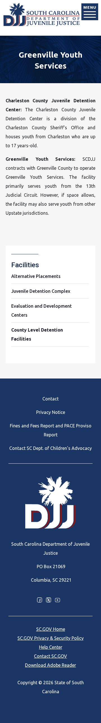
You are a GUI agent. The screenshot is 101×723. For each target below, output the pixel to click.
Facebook (39, 599)
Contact (50, 398)
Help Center (50, 647)
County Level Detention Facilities (37, 334)
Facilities (25, 265)
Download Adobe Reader (50, 665)
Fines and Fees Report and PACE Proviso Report (50, 430)
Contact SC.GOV (50, 656)
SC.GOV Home (50, 629)
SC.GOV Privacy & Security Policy (50, 638)
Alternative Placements (36, 276)
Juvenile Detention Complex (40, 291)
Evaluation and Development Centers (41, 310)
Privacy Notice (50, 412)
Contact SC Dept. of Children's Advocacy (50, 448)
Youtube (57, 599)
